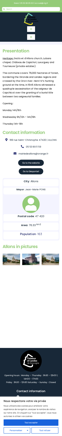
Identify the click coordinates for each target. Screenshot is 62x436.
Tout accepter (31, 422)
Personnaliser (16, 430)
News (16, 3)
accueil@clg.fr (41, 3)
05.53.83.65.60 (26, 3)
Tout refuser (44, 430)
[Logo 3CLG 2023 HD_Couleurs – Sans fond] (31, 14)
